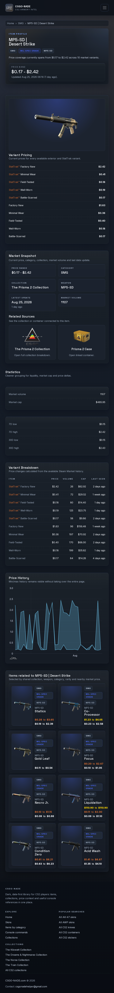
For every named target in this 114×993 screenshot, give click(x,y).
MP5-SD (67, 287)
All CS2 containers (69, 932)
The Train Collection (16, 965)
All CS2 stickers (67, 937)
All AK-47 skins (67, 917)
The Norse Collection (17, 959)
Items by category (15, 927)
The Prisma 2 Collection (30, 287)
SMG (21, 23)
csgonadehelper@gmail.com (31, 986)
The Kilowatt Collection (18, 949)
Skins (8, 922)
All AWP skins (67, 922)
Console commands (16, 932)
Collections (11, 937)
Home (10, 23)
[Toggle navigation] (105, 7)
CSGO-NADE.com (15, 980)
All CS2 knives (67, 927)
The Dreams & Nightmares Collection (26, 954)
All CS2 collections (15, 970)
